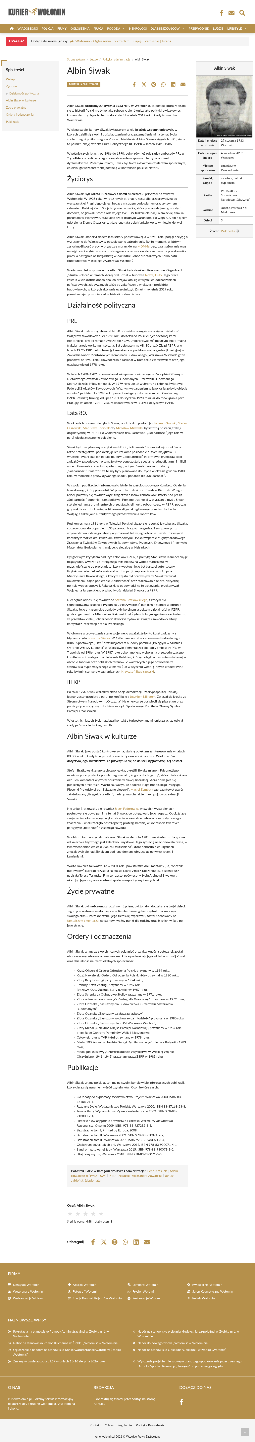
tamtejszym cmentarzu (83, 920)
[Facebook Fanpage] (221, 13)
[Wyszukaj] (242, 13)
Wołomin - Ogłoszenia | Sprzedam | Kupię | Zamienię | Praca (123, 41)
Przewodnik (199, 28)
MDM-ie (143, 246)
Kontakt (99, 1403)
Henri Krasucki (157, 1171)
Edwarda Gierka (99, 638)
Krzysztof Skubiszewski (137, 671)
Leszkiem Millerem (142, 696)
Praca (98, 28)
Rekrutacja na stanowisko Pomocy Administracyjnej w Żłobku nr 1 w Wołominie (61, 1334)
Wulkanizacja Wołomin (29, 1298)
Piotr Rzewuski (119, 1175)
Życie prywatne (16, 107)
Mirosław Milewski (129, 428)
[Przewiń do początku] (245, 1432)
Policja (47, 28)
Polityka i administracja (116, 59)
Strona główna (76, 59)
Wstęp (10, 79)
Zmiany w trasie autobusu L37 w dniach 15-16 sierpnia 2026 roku (59, 1361)
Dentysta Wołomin (26, 1284)
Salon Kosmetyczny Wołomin (212, 1291)
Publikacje (12, 121)
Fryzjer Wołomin (144, 1291)
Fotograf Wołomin (85, 1291)
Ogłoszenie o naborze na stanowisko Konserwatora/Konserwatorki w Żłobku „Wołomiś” (67, 1352)
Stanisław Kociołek (96, 428)
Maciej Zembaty (141, 789)
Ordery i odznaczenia (19, 114)
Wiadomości (28, 28)
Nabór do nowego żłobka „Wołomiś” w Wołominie (172, 1343)
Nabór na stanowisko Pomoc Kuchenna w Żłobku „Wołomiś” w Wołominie (65, 1343)
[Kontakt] (231, 13)
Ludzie (218, 28)
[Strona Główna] (12, 28)
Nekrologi (138, 28)
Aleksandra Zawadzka (147, 1175)
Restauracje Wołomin (147, 1298)
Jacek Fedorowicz (127, 808)
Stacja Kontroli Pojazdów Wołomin (97, 1298)
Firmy (62, 28)
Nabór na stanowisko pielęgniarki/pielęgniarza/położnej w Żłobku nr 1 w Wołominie (188, 1334)
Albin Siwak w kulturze (21, 100)
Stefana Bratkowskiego (131, 600)
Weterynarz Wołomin (28, 1291)
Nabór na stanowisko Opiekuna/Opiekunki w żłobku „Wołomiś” (181, 1349)
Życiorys (11, 86)
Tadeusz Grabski (165, 423)
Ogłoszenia (80, 28)
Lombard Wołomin (145, 1284)
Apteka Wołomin (84, 1284)
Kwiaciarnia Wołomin (207, 1284)
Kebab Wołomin (203, 1298)
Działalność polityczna (24, 93)
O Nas (109, 1425)
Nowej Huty (153, 275)
